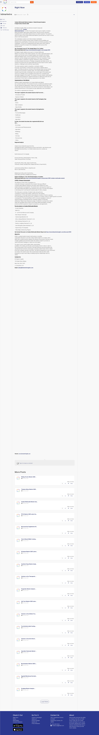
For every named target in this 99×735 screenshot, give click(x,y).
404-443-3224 (55, 724)
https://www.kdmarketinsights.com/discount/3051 (58, 232)
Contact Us (55, 715)
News (14, 719)
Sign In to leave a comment (26, 463)
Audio (3, 25)
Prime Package (36, 720)
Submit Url (34, 722)
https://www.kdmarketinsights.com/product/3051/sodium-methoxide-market (45, 178)
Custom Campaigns (37, 717)
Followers (4, 27)
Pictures (4, 23)
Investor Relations (17, 722)
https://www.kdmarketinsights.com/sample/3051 (38, 50)
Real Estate (16, 720)
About (3, 19)
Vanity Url (34, 719)
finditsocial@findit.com (58, 725)
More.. (72, 483)
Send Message (5, 29)
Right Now (4, 21)
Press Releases (36, 723)
